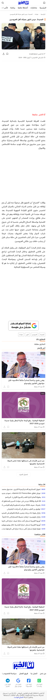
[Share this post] (3, 54)
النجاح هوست (18, 697)
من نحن (43, 673)
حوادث (36, 14)
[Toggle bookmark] (7, 54)
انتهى (27, 334)
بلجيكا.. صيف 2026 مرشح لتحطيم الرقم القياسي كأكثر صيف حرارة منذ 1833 (21, 505)
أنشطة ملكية (23, 8)
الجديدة (42, 334)
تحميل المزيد (23, 474)
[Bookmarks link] (44, 3)
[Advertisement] (23, 88)
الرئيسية (43, 8)
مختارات (33, 8)
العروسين (34, 334)
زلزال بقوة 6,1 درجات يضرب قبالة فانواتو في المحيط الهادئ (21, 513)
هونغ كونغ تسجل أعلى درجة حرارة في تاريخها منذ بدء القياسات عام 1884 (21, 529)
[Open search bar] (3, 3)
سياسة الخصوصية (9, 673)
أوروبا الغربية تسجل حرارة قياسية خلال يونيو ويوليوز (21, 525)
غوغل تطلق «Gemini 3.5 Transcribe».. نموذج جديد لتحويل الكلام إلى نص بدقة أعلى (21, 493)
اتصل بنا (34, 673)
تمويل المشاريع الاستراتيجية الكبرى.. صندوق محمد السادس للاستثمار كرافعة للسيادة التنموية (21, 489)
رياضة (12, 8)
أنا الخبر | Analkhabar (36, 54)
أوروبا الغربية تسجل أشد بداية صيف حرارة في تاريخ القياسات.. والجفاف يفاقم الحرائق (21, 521)
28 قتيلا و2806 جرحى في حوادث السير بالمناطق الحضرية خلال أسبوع (21, 501)
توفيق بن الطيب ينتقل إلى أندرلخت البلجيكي (23, 509)
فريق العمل (23, 673)
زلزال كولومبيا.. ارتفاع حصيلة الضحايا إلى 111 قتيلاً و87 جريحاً (21, 517)
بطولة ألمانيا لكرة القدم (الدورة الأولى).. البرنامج (23, 497)
